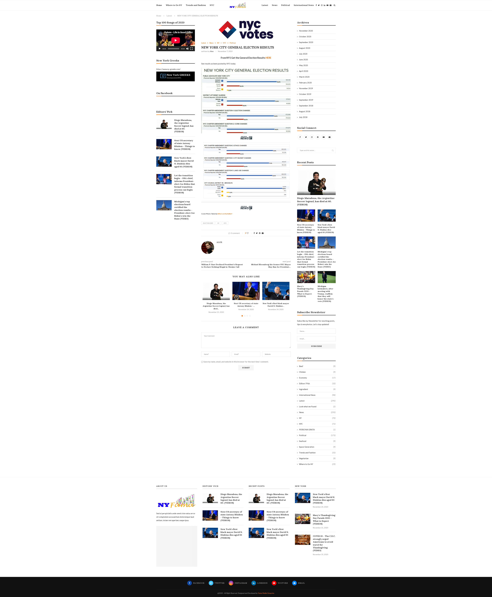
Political (285, 5)
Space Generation (317, 447)
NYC (212, 5)
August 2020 (304, 48)
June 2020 (303, 59)
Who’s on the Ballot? (225, 214)
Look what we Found (317, 406)
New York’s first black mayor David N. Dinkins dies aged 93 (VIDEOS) (326, 229)
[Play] (159, 48)
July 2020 (303, 54)
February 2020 (305, 82)
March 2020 (304, 77)
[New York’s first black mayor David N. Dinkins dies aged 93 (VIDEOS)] (276, 291)
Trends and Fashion (196, 5)
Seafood (317, 441)
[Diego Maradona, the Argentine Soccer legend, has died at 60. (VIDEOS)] (216, 291)
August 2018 (304, 111)
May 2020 (303, 65)
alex (212, 51)
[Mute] (187, 48)
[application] (175, 40)
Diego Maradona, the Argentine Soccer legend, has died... (216, 306)
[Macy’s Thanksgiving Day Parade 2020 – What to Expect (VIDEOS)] (306, 277)
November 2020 (306, 31)
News (274, 5)
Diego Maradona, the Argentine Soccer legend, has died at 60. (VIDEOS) (315, 201)
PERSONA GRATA (317, 429)
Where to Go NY (174, 5)
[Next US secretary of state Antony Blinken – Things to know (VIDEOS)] (246, 291)
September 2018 (306, 105)
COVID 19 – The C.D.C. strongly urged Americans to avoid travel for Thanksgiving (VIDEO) (324, 543)
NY (218, 43)
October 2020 (305, 36)
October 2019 (305, 94)
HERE (268, 57)
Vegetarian (317, 458)
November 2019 (306, 88)
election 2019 (208, 223)
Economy (317, 378)
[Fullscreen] (191, 48)
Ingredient (317, 389)
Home (159, 5)
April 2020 (303, 71)
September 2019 (306, 100)
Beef (317, 366)
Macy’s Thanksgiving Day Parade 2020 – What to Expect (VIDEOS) (305, 291)
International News (304, 5)
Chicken (317, 372)
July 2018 (303, 117)
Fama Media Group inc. (266, 593)
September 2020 (306, 42)
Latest (265, 5)
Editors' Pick (317, 383)
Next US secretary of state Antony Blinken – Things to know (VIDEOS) (306, 229)
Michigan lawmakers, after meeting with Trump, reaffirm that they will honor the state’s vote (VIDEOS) (325, 294)
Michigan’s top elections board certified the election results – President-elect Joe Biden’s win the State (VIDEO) (327, 259)
